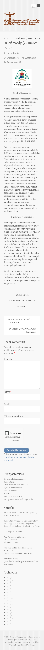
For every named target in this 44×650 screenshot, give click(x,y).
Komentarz (9, 359)
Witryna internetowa (13, 416)
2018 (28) (9, 601)
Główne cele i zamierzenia (14, 479)
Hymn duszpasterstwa (13, 488)
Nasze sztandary (10, 491)
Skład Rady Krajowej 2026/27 (16, 485)
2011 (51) (9, 621)
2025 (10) (9, 580)
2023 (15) (9, 586)
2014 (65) (9, 613)
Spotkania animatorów (13, 496)
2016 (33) (9, 607)
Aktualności (30, 58)
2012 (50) (9, 618)
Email (7, 404)
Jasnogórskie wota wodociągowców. (19, 499)
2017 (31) (9, 604)
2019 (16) (9, 598)
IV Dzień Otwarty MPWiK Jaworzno (24, 330)
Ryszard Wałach (13, 53)
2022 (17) (9, 589)
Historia (7, 493)
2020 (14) (9, 595)
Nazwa (7, 392)
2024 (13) (9, 583)
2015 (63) (9, 610)
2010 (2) (9, 624)
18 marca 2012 (13, 58)
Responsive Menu (38, 5)
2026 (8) (9, 578)
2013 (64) (9, 615)
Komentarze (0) (14, 62)
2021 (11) (9, 592)
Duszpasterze (9, 482)
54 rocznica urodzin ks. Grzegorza (18, 321)
